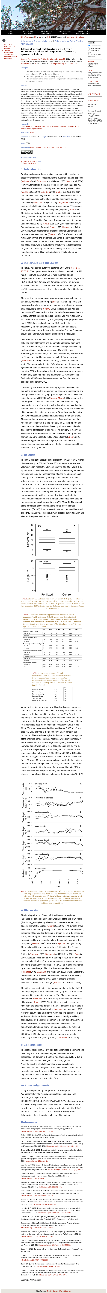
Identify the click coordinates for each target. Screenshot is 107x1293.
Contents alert (93, 81)
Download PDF (61, 147)
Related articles (93, 100)
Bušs (54, 302)
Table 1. (26, 615)
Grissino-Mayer (57, 398)
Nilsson (35, 943)
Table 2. (35, 673)
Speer (70, 437)
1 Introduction (9, 45)
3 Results (7, 50)
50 (35, 37)
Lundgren (45, 192)
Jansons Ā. (25, 59)
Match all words (96, 48)
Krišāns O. (45, 59)
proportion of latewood (50, 126)
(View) (32, 133)
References (8, 58)
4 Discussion (8, 52)
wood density (36, 126)
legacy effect (37, 129)
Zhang (37, 1002)
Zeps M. (62, 59)
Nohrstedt (26, 181)
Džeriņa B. (54, 59)
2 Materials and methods (9, 47)
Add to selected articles (75, 37)
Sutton (53, 227)
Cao (58, 192)
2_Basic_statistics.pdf (28, 163)
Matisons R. (35, 59)
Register (91, 61)
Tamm (71, 209)
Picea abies (25, 126)
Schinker (26, 361)
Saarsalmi (41, 181)
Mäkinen (26, 192)
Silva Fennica (26, 37)
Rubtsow (46, 309)
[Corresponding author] (52, 41)
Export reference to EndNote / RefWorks (94, 94)
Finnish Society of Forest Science (59, 1291)
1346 (48, 37)
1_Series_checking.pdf (29, 161)
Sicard (69, 181)
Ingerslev (63, 202)
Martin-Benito (62, 1037)
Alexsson (58, 982)
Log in (90, 71)
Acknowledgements (11, 56)
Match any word (96, 46)
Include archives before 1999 (94, 55)
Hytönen (66, 227)
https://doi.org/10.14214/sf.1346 (65, 64)
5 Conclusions (9, 54)
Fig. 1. (25, 599)
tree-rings (63, 126)
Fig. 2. (23, 891)
